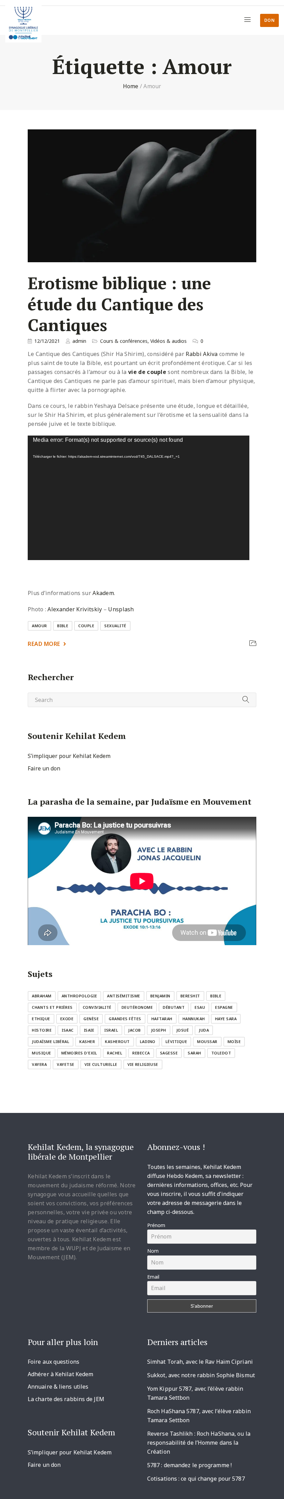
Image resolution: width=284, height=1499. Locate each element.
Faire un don (44, 768)
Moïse (234, 1041)
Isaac (68, 1030)
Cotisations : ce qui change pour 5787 (196, 1478)
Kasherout (117, 1041)
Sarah (194, 1052)
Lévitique (176, 1041)
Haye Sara (226, 1018)
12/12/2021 (47, 341)
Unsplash (121, 609)
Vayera (39, 1064)
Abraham (42, 995)
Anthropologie (79, 995)
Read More (44, 644)
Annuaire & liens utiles (58, 1386)
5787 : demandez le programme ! (189, 1465)
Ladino (148, 1041)
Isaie (89, 1030)
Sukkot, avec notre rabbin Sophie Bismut (201, 1375)
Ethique (41, 1018)
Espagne (224, 1007)
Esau (200, 1007)
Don (269, 20)
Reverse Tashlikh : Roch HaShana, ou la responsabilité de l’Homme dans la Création (198, 1442)
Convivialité (97, 1007)
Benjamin (160, 995)
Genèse (91, 1018)
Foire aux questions (53, 1361)
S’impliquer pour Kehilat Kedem (69, 756)
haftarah (161, 1018)
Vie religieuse (142, 1064)
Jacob (134, 1030)
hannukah (194, 1018)
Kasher (87, 1041)
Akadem (103, 593)
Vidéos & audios (168, 341)
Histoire (42, 1030)
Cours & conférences (124, 341)
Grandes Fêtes (125, 1018)
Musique (41, 1052)
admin (79, 341)
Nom (153, 1250)
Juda (204, 1030)
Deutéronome (137, 1007)
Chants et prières (52, 1007)
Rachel (114, 1052)
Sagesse (169, 1052)
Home (131, 86)
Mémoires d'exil (79, 1052)
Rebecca (141, 1052)
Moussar (207, 1041)
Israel (111, 1030)
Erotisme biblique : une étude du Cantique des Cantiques (119, 304)
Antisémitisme (123, 995)
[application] (138, 498)
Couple (86, 625)
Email (153, 1276)
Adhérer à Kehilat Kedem (60, 1374)
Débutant (174, 1007)
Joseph (158, 1030)
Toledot (221, 1052)
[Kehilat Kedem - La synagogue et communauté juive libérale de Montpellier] (23, 21)
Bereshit (190, 995)
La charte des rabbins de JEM (66, 1399)
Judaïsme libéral (50, 1041)
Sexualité (115, 625)
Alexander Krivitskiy (74, 609)
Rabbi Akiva (201, 354)
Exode (67, 1018)
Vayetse (65, 1064)
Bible (63, 625)
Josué (182, 1030)
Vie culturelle (101, 1064)
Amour (39, 625)
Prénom (156, 1225)
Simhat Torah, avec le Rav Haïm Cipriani (200, 1361)
